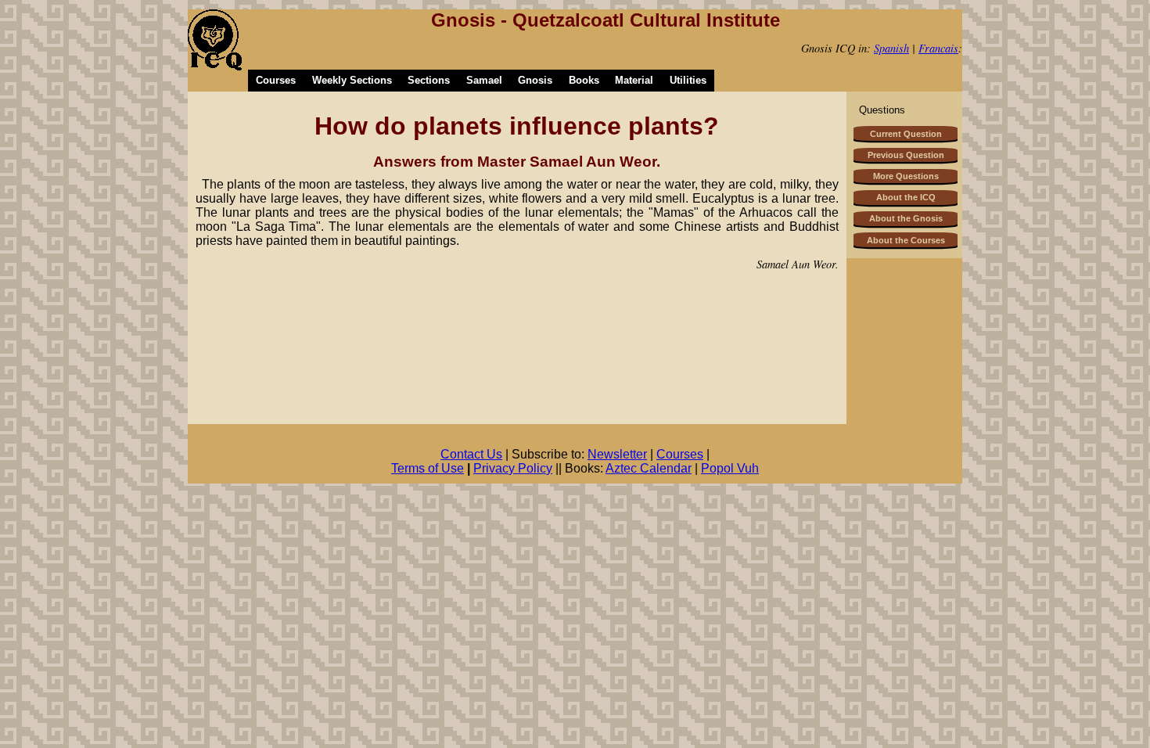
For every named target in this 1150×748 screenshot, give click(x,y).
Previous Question (906, 155)
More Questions (906, 176)
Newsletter (617, 454)
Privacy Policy (512, 468)
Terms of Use (427, 468)
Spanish (891, 48)
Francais (938, 48)
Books (584, 80)
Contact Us (471, 454)
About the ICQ (906, 197)
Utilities (688, 80)
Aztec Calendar (649, 468)
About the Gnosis (906, 218)
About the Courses (906, 240)
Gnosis (535, 80)
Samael (484, 80)
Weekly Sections (352, 80)
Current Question (906, 133)
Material (634, 80)
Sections (429, 80)
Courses (276, 80)
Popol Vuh (730, 468)
